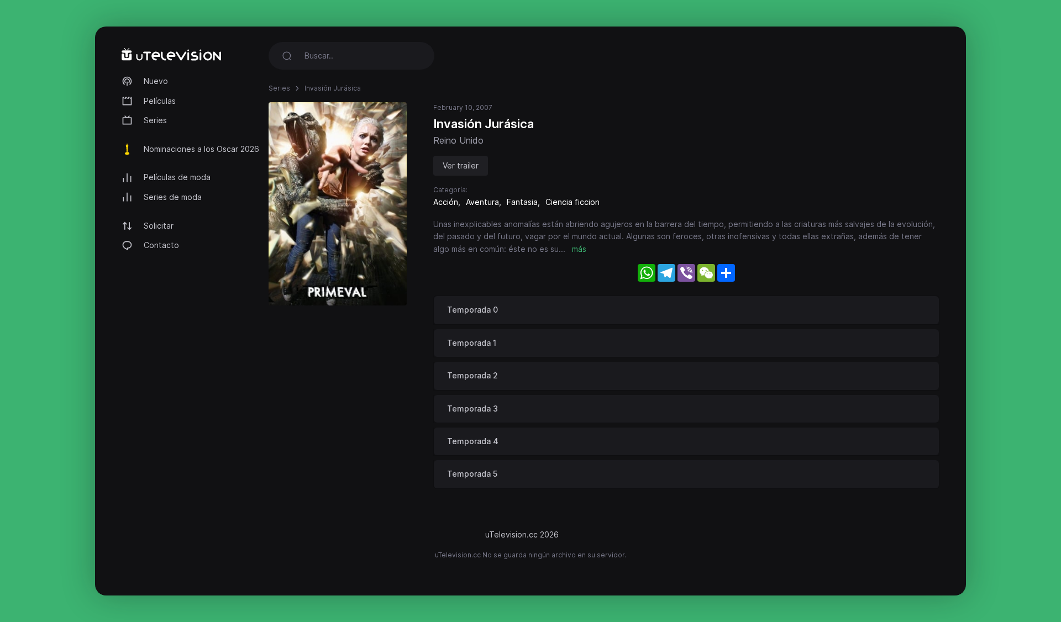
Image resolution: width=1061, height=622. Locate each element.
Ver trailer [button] (461, 165)
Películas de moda (177, 177)
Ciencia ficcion (572, 202)
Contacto (161, 245)
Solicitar (159, 225)
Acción (445, 202)
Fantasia (522, 202)
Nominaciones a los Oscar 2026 (201, 149)
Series (155, 120)
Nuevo (156, 81)
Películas (160, 101)
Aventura (482, 202)
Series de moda (173, 197)
